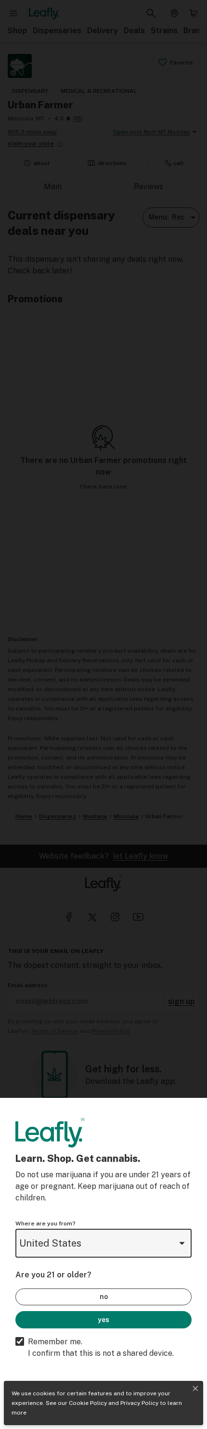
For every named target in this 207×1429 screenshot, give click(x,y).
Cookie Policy (88, 1403)
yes (103, 1320)
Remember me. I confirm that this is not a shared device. (101, 1347)
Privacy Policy (139, 1403)
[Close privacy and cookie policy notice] (195, 1388)
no (104, 1296)
